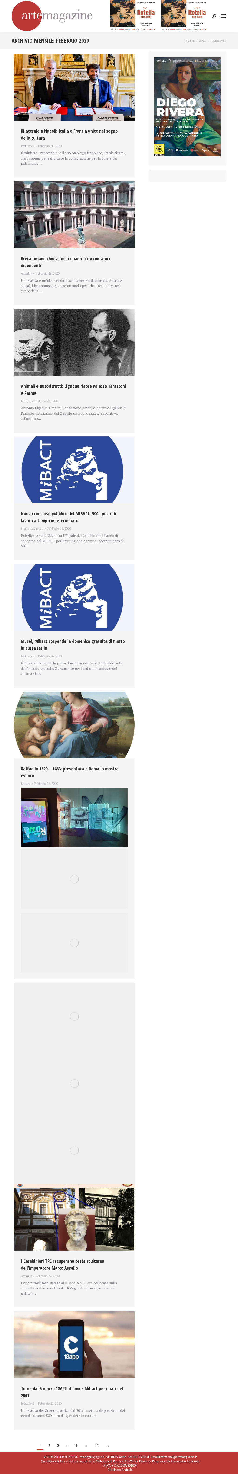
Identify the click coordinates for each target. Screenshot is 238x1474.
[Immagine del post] (74, 87)
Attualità (26, 273)
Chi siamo (114, 1470)
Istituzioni (27, 146)
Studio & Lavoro (32, 528)
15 (97, 1445)
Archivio (127, 1470)
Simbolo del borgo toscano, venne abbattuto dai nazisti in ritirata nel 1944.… (73, 789)
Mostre (25, 401)
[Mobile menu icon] (223, 16)
